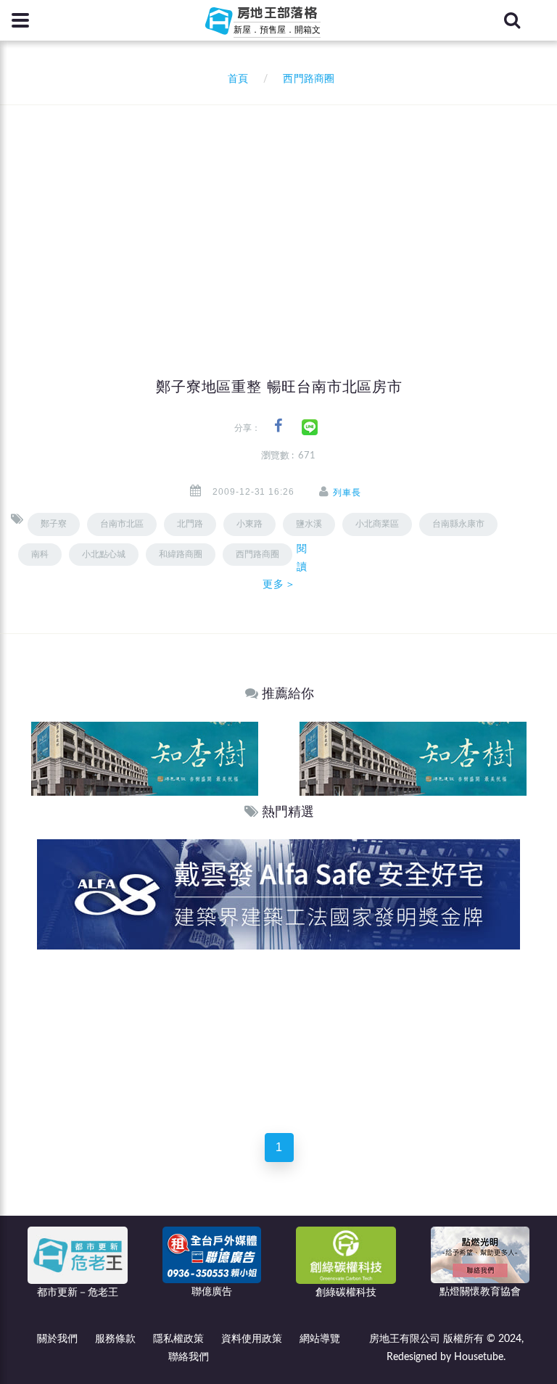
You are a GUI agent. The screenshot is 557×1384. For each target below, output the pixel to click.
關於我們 (57, 1339)
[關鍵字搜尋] (512, 20)
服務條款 (115, 1339)
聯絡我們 (188, 1357)
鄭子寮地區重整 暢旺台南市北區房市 (279, 387)
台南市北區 (122, 524)
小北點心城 (103, 554)
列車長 (347, 492)
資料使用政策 (251, 1339)
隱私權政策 (178, 1339)
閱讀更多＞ (285, 566)
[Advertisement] (284, 214)
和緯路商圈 (180, 554)
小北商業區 (377, 524)
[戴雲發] (278, 894)
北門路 (190, 524)
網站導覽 (320, 1339)
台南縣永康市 (458, 524)
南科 (40, 554)
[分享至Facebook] (278, 426)
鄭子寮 (54, 524)
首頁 (235, 79)
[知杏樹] (144, 757)
